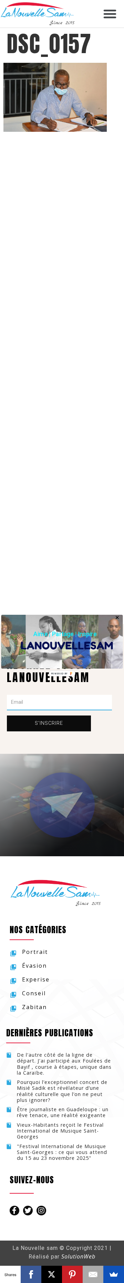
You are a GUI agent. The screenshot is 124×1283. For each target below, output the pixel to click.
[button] (65, 634)
